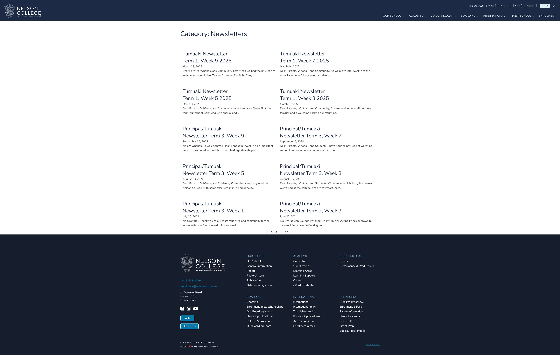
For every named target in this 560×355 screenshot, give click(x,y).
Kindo (517, 6)
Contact (544, 6)
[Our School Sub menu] (403, 16)
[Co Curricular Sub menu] (455, 16)
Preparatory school (352, 302)
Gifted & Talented (304, 285)
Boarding (468, 16)
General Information (259, 266)
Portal (491, 6)
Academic (416, 16)
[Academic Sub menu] (425, 16)
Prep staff (346, 321)
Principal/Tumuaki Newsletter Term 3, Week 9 (213, 132)
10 (286, 232)
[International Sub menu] (507, 16)
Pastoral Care (255, 276)
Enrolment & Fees (351, 307)
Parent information (351, 311)
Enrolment (547, 16)
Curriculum (300, 261)
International (494, 16)
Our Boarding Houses (260, 311)
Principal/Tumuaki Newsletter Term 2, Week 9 (311, 207)
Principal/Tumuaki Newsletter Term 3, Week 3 (311, 170)
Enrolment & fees (304, 326)
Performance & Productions (357, 266)
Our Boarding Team (259, 326)
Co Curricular (442, 16)
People (251, 271)
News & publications (259, 316)
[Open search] (554, 6)
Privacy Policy (373, 344)
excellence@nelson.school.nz (198, 286)
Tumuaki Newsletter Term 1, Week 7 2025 (304, 57)
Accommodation (303, 321)
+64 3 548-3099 (475, 5)
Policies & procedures (260, 321)
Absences (531, 6)
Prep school (521, 16)
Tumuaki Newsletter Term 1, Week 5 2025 (207, 95)
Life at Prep (347, 326)
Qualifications (301, 266)
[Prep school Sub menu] (533, 16)
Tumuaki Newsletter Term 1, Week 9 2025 (207, 57)
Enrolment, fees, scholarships (265, 307)
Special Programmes (352, 331)
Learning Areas (302, 271)
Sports (344, 261)
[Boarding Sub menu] (477, 16)
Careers (298, 280)
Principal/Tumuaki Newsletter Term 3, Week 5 (213, 170)
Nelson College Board (260, 285)
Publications (254, 280)
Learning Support (304, 276)
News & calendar (350, 316)
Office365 (505, 6)
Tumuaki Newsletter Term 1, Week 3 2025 (304, 95)
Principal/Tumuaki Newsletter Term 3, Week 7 (311, 132)
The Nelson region (304, 311)
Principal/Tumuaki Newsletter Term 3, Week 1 (213, 207)
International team (304, 307)
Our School (392, 16)
